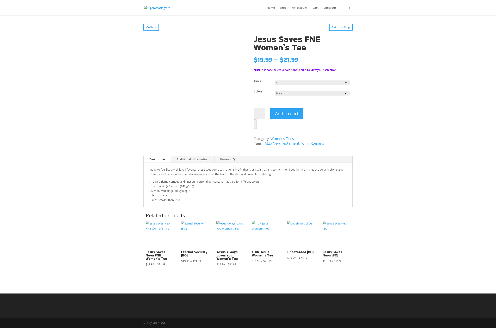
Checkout (330, 7)
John (305, 143)
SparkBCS (158, 323)
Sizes (257, 80)
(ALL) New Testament (281, 143)
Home (271, 7)
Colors (258, 91)
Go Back (151, 27)
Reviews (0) (227, 159)
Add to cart (287, 113)
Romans (317, 143)
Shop (283, 7)
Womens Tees (282, 138)
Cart (316, 7)
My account (299, 7)
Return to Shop (341, 27)
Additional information (192, 159)
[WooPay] (255, 124)
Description (157, 159)
